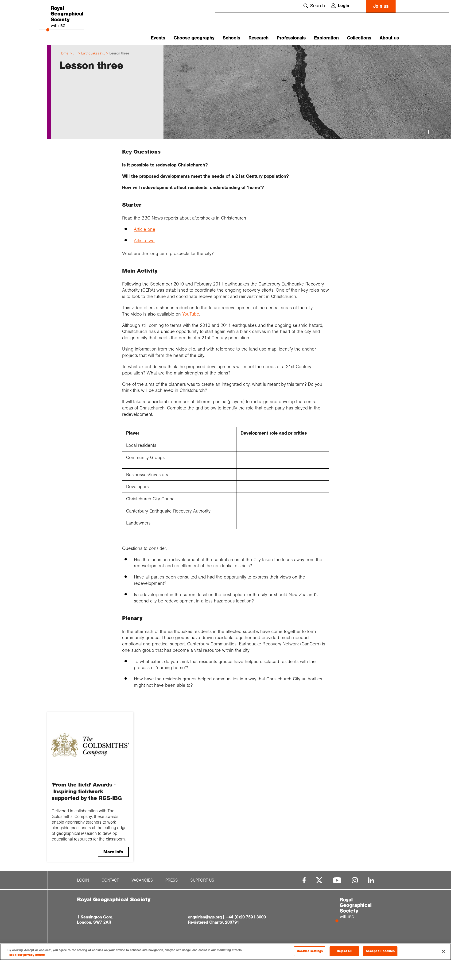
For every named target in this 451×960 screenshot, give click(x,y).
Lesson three (119, 53)
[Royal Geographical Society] (75, 22)
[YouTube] (337, 880)
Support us (202, 880)
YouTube (190, 314)
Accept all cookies (380, 951)
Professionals (291, 38)
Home (63, 53)
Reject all (344, 951)
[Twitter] (319, 880)
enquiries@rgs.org (205, 917)
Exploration (326, 38)
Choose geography (194, 38)
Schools (231, 38)
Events (158, 38)
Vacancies (142, 880)
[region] (225, 951)
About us (389, 38)
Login (343, 5)
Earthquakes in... (93, 53)
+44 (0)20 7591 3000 (246, 917)
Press (171, 880)
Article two (144, 240)
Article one (144, 229)
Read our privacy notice (27, 955)
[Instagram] (355, 880)
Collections (359, 38)
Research (258, 38)
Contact (110, 880)
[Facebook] (304, 880)
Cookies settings (310, 951)
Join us (381, 6)
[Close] (443, 951)
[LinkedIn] (371, 880)
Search (317, 5)
